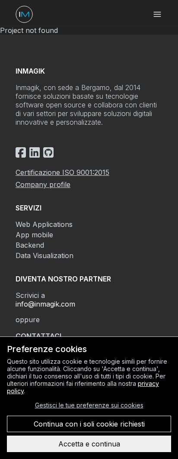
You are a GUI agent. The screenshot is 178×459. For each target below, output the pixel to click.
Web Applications (44, 224)
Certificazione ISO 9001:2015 (62, 172)
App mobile (34, 234)
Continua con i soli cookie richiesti (89, 424)
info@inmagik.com (45, 304)
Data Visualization (44, 255)
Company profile (43, 184)
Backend (30, 245)
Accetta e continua (89, 444)
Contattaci (38, 336)
